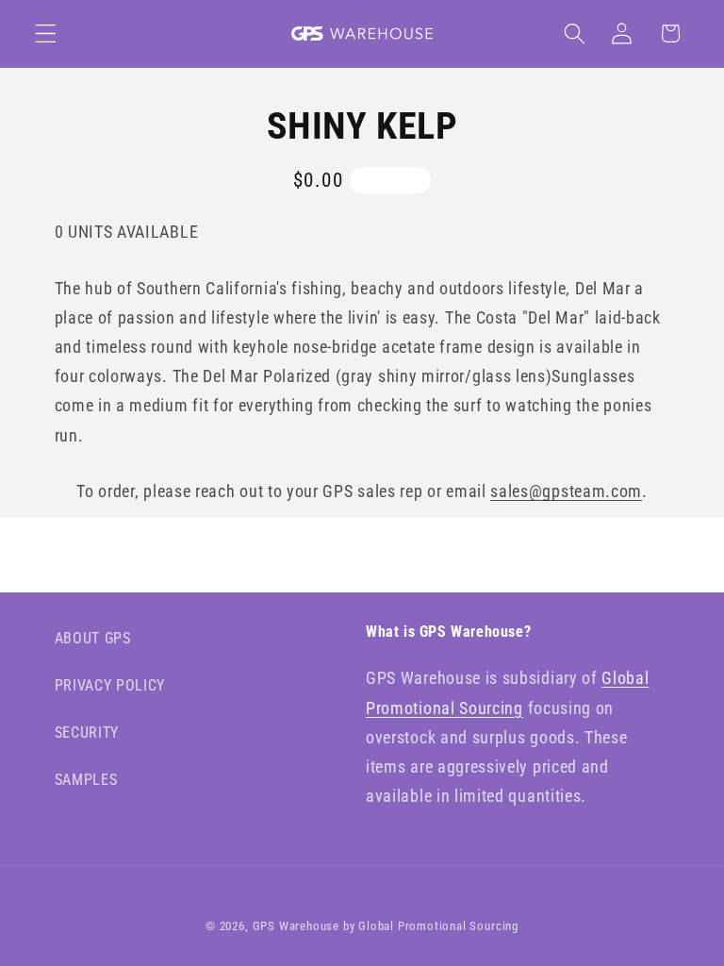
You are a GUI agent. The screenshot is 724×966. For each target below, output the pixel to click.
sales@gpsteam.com (566, 491)
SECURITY (87, 732)
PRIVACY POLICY (110, 685)
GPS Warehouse (296, 926)
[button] (46, 33)
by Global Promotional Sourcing (430, 926)
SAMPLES (86, 780)
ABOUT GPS (93, 638)
